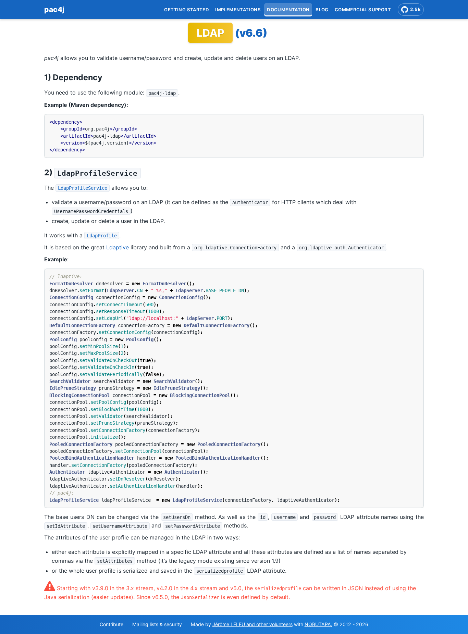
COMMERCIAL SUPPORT (363, 9)
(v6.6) (251, 33)
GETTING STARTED (186, 9)
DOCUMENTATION (288, 9)
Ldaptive (117, 247)
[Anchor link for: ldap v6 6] (274, 32)
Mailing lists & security (157, 624)
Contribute (111, 624)
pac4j (54, 9)
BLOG (322, 9)
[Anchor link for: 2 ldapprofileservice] (145, 172)
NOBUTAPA (318, 624)
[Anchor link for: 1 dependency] (106, 76)
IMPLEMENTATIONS (238, 9)
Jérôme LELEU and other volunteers (252, 624)
